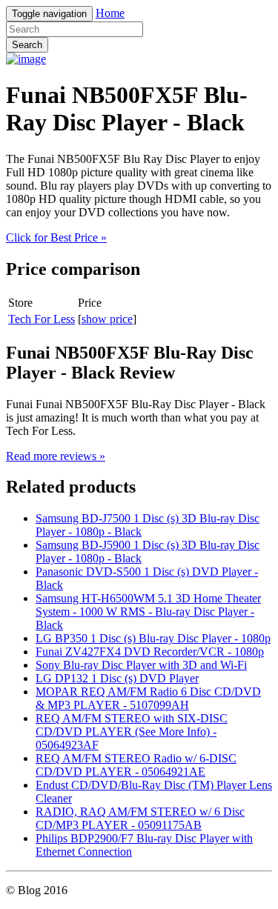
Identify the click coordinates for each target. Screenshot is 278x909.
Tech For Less (41, 319)
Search (27, 44)
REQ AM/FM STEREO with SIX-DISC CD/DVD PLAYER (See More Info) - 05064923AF (132, 731)
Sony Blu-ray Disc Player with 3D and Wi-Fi (141, 665)
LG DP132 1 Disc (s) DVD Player (117, 678)
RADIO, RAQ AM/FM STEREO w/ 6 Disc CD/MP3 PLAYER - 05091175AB (140, 818)
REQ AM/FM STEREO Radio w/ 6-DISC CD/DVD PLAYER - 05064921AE (136, 765)
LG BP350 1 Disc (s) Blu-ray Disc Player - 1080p (153, 638)
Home (110, 13)
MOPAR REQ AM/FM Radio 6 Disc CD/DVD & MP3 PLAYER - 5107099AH (148, 698)
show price (107, 319)
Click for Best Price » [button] (56, 237)
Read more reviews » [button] (55, 456)
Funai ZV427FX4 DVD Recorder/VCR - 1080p (150, 651)
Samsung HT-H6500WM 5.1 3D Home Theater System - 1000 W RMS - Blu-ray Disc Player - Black (148, 611)
